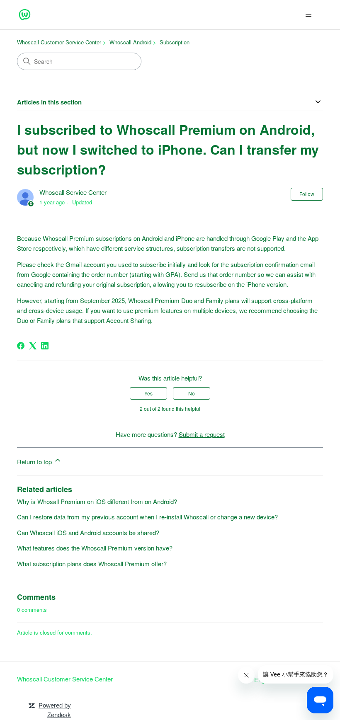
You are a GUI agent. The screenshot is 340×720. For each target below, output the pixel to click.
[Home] (24, 14)
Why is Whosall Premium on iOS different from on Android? (97, 501)
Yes (148, 393)
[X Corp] (32, 345)
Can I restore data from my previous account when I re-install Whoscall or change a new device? (147, 516)
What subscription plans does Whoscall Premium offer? (92, 563)
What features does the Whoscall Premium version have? (94, 547)
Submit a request (202, 434)
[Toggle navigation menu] (308, 15)
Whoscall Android (130, 42)
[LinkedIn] (45, 345)
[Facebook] (20, 345)
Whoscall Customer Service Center (59, 42)
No (191, 393)
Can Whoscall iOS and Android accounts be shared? (88, 532)
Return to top (35, 461)
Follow (306, 193)
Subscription (174, 42)
